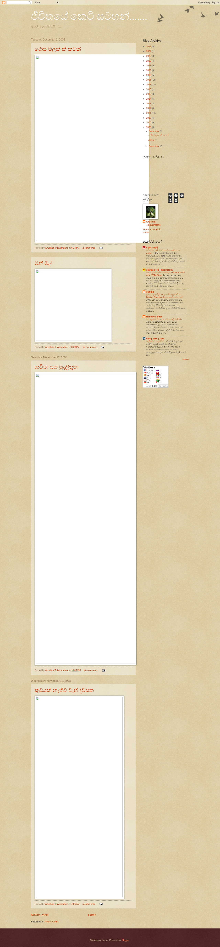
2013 (149, 103)
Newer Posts (39, 915)
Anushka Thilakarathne (153, 223)
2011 (149, 113)
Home (92, 915)
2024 (149, 51)
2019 (149, 75)
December (154, 131)
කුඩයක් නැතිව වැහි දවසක (64, 690)
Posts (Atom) (51, 921)
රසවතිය (150, 291)
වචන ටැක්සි (152, 247)
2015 (149, 94)
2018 (149, 79)
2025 (149, 46)
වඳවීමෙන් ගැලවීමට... (156, 341)
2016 (149, 89)
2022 (149, 61)
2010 (149, 118)
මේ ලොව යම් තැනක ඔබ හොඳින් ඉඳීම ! (163, 319)
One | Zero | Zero (155, 338)
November (154, 146)
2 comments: (89, 248)
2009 (149, 122)
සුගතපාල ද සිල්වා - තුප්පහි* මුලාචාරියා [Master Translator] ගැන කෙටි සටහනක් (164, 295)
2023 (149, 56)
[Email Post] (100, 248)
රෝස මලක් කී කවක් (58, 48)
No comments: (90, 347)
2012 (149, 108)
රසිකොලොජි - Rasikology (159, 270)
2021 (149, 65)
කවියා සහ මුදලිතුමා (57, 366)
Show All (185, 359)
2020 (149, 70)
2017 (149, 84)
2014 (149, 99)
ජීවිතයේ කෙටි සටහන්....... (89, 16)
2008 (149, 127)
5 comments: (89, 904)
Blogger (125, 940)
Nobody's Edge (154, 316)
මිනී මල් (43, 263)
